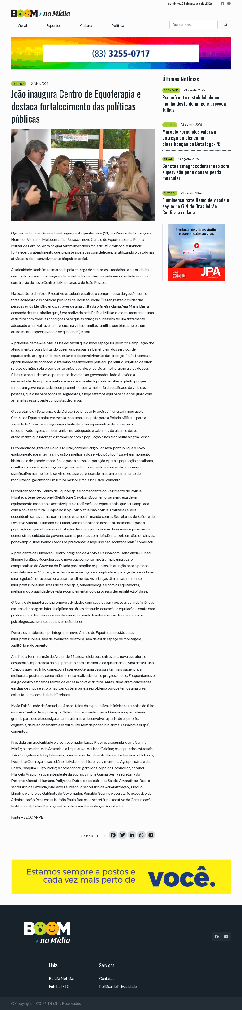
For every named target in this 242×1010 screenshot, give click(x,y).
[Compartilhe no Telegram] (151, 835)
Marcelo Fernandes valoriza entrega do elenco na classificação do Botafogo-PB (191, 137)
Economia (171, 90)
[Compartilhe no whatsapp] (141, 835)
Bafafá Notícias (62, 978)
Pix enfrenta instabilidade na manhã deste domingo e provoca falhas (194, 103)
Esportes (53, 25)
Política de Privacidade (118, 986)
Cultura (86, 25)
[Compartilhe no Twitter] (122, 835)
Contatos (106, 978)
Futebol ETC (59, 986)
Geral (23, 25)
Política (118, 25)
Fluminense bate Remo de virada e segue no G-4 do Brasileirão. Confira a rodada (195, 206)
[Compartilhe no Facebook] (113, 835)
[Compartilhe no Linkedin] (132, 835)
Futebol (170, 124)
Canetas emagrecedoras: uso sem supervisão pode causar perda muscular (195, 172)
